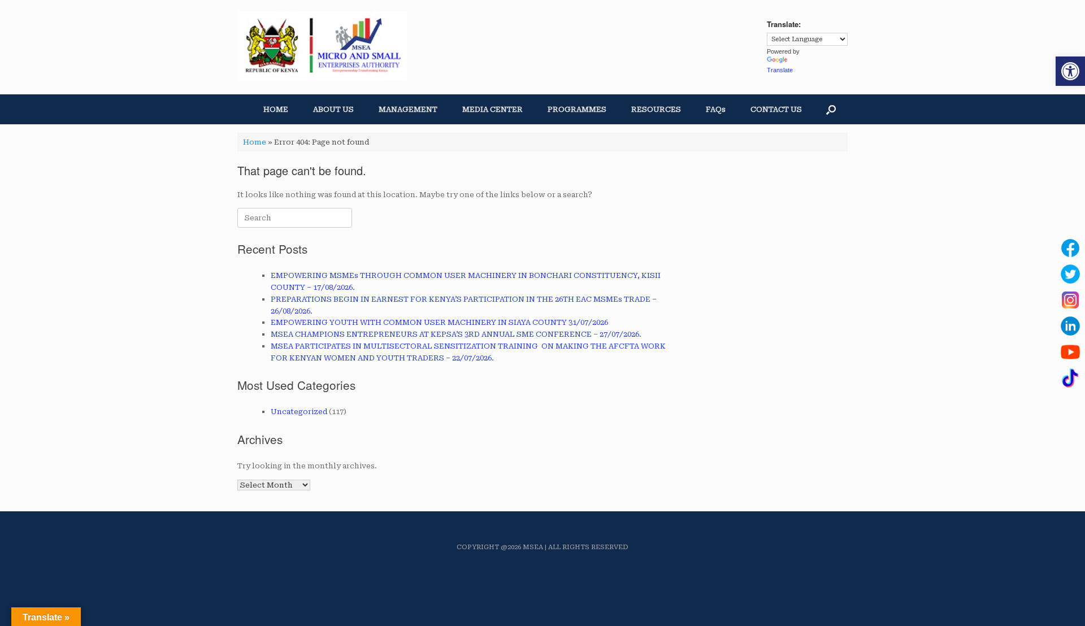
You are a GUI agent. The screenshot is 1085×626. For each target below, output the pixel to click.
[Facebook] (1070, 248)
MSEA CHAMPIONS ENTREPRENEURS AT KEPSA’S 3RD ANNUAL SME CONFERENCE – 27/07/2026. (456, 334)
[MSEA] (322, 45)
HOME (275, 109)
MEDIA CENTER (492, 109)
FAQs (716, 109)
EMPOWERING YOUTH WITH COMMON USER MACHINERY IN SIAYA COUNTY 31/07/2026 (439, 322)
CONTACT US (776, 109)
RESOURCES (656, 109)
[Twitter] (1070, 274)
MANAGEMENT (408, 109)
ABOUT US (333, 109)
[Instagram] (1070, 300)
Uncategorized (299, 411)
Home (254, 142)
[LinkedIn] (1070, 326)
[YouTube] (1070, 352)
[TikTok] (1070, 378)
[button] (1070, 71)
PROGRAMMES (577, 109)
